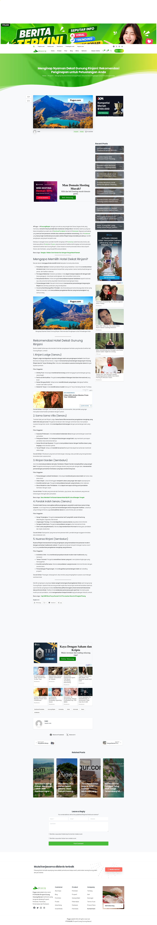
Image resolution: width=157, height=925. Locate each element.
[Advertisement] (78, 11)
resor (53, 244)
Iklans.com (51, 46)
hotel (46, 244)
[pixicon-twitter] (37, 908)
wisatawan (87, 233)
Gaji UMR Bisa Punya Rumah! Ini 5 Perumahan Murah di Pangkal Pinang (63, 596)
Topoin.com (41, 46)
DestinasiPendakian (59, 231)
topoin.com (48, 723)
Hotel (68, 709)
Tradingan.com (69, 46)
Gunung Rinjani (51, 709)
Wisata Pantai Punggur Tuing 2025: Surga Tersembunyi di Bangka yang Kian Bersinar (112, 788)
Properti (50, 76)
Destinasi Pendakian (39, 709)
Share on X (72, 734)
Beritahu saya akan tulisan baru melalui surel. (63, 838)
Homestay (61, 709)
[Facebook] (113, 46)
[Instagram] (119, 46)
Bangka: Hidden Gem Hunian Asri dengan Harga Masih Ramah (60, 252)
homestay (70, 242)
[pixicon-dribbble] (44, 908)
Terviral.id (60, 46)
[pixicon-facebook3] (34, 908)
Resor (82, 709)
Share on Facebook (58, 734)
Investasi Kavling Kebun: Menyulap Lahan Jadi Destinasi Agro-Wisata (43, 788)
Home (44, 76)
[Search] (111, 51)
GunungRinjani (45, 226)
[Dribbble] (122, 46)
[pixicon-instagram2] (41, 908)
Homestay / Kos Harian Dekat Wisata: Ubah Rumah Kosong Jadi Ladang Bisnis (65, 788)
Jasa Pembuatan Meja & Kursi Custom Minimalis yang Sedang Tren (89, 788)
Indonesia (75, 231)
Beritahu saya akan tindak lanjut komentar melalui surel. (66, 834)
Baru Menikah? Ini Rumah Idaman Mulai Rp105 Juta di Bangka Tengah (62, 497)
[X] (116, 46)
